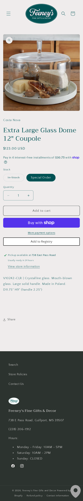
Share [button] (11, 319)
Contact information (58, 495)
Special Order (41, 177)
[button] (8, 13)
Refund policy (35, 495)
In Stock (16, 178)
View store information (24, 266)
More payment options (41, 232)
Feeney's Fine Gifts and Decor (39, 490)
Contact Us (16, 384)
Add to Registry (41, 241)
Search (13, 365)
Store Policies (18, 374)
